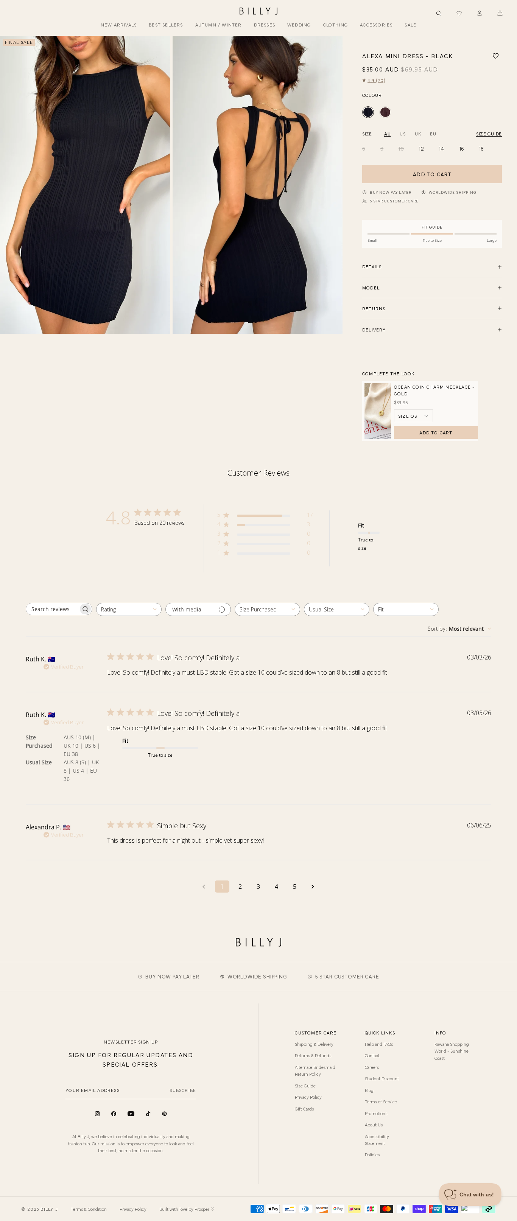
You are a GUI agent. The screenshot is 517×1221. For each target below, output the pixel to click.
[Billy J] (258, 11)
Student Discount (382, 1078)
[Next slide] (334, 185)
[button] (500, 13)
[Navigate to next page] (313, 886)
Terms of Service (381, 1101)
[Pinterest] (164, 1113)
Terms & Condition (89, 1209)
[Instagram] (97, 1113)
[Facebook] (113, 1113)
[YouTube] (131, 1113)
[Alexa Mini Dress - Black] (368, 112)
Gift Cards (304, 1109)
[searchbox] (52, 609)
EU (433, 134)
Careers (372, 1067)
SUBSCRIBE (183, 1090)
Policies (372, 1154)
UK (418, 134)
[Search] (438, 13)
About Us (374, 1124)
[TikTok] (148, 1113)
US (402, 134)
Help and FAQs (379, 1044)
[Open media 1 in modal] (85, 185)
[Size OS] (413, 415)
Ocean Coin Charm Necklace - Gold (434, 390)
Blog (369, 1090)
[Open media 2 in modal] (258, 185)
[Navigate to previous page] (204, 886)
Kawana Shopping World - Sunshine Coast (451, 1051)
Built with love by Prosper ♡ (187, 1209)
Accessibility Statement (377, 1139)
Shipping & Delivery (314, 1044)
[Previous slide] (9, 185)
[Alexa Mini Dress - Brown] (385, 112)
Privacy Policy (308, 1097)
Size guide (489, 134)
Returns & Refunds (313, 1055)
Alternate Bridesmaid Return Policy (315, 1070)
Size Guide (305, 1086)
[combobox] (129, 609)
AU (387, 134)
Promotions (376, 1113)
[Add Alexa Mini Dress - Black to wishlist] (496, 56)
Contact (372, 1055)
